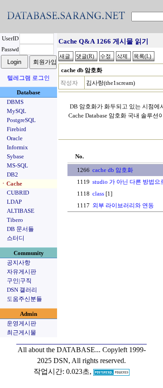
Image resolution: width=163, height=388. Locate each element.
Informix (17, 147)
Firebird (16, 129)
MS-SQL (17, 165)
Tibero (15, 219)
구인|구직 (19, 280)
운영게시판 (21, 323)
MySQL (16, 111)
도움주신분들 (24, 298)
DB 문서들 (20, 229)
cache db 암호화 (112, 170)
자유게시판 (21, 271)
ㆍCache (11, 183)
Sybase (15, 156)
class (98, 193)
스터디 (15, 238)
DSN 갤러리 (22, 289)
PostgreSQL (21, 120)
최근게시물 (21, 332)
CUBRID (18, 192)
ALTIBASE (20, 210)
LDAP (14, 201)
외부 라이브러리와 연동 (123, 205)
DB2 (12, 174)
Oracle (15, 138)
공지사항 (18, 262)
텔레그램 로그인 (28, 77)
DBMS (15, 101)
